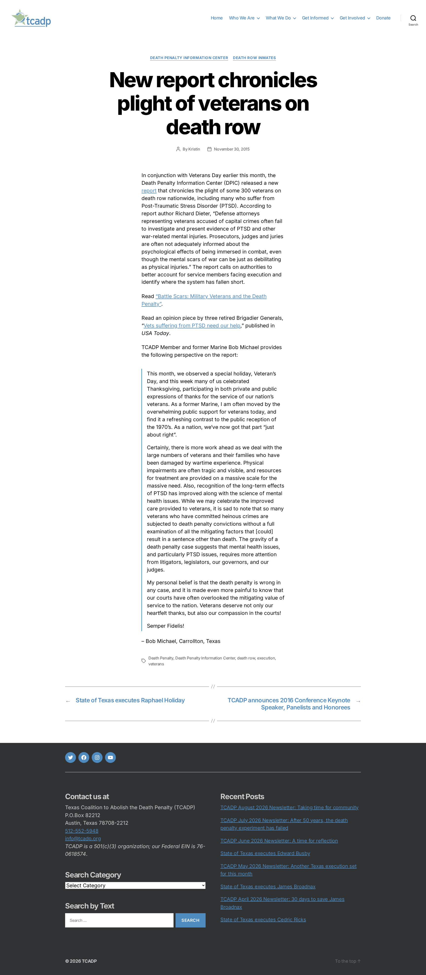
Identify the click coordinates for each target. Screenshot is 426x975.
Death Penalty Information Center (189, 58)
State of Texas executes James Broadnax (268, 887)
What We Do (278, 17)
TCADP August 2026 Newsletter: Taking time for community (289, 807)
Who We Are (242, 17)
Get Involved (352, 17)
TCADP (89, 961)
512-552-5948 (81, 831)
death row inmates (254, 58)
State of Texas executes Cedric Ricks (263, 920)
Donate (383, 17)
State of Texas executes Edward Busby (265, 853)
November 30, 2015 (231, 149)
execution (266, 658)
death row (246, 658)
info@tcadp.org (83, 838)
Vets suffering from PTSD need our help (192, 325)
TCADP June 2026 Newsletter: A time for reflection (279, 841)
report (149, 190)
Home (217, 17)
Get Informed (315, 17)
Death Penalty (160, 658)
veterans (156, 663)
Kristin (194, 149)
